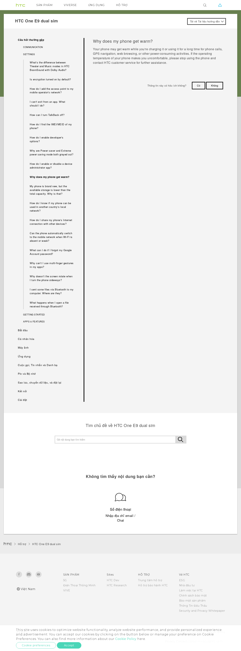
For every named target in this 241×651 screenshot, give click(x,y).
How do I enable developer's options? (46, 139)
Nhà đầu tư (187, 585)
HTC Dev (113, 580)
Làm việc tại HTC (191, 590)
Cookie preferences (36, 645)
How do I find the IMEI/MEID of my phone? (51, 126)
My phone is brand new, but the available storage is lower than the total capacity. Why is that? (50, 189)
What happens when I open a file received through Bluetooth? (49, 304)
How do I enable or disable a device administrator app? (51, 165)
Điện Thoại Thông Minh (79, 585)
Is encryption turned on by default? (50, 79)
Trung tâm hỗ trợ (150, 580)
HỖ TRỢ (122, 5)
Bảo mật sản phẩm (192, 600)
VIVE (66, 590)
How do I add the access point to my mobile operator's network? (52, 90)
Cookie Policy (126, 639)
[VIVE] (220, 5)
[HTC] (20, 5)
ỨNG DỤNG (96, 5)
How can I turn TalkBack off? (47, 115)
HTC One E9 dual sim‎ (46, 544)
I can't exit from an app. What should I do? (47, 103)
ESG (182, 580)
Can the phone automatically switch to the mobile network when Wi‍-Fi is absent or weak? (51, 236)
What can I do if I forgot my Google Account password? (51, 252)
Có (198, 85)
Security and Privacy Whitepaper (202, 610)
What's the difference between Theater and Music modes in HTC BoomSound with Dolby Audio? (49, 66)
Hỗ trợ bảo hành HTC (153, 585)
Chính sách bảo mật (193, 595)
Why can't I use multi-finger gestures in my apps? (52, 265)
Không (214, 85)
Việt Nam (28, 589)
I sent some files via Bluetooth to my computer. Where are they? (52, 291)
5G (65, 580)
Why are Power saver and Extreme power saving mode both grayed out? (51, 152)
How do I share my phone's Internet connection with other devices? (51, 222)
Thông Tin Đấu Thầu (193, 605)
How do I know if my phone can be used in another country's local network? (50, 206)
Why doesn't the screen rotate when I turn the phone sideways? (51, 278)
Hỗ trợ (22, 544)
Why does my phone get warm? (49, 177)
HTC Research (117, 585)
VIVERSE (70, 5)
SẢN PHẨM (44, 5)
